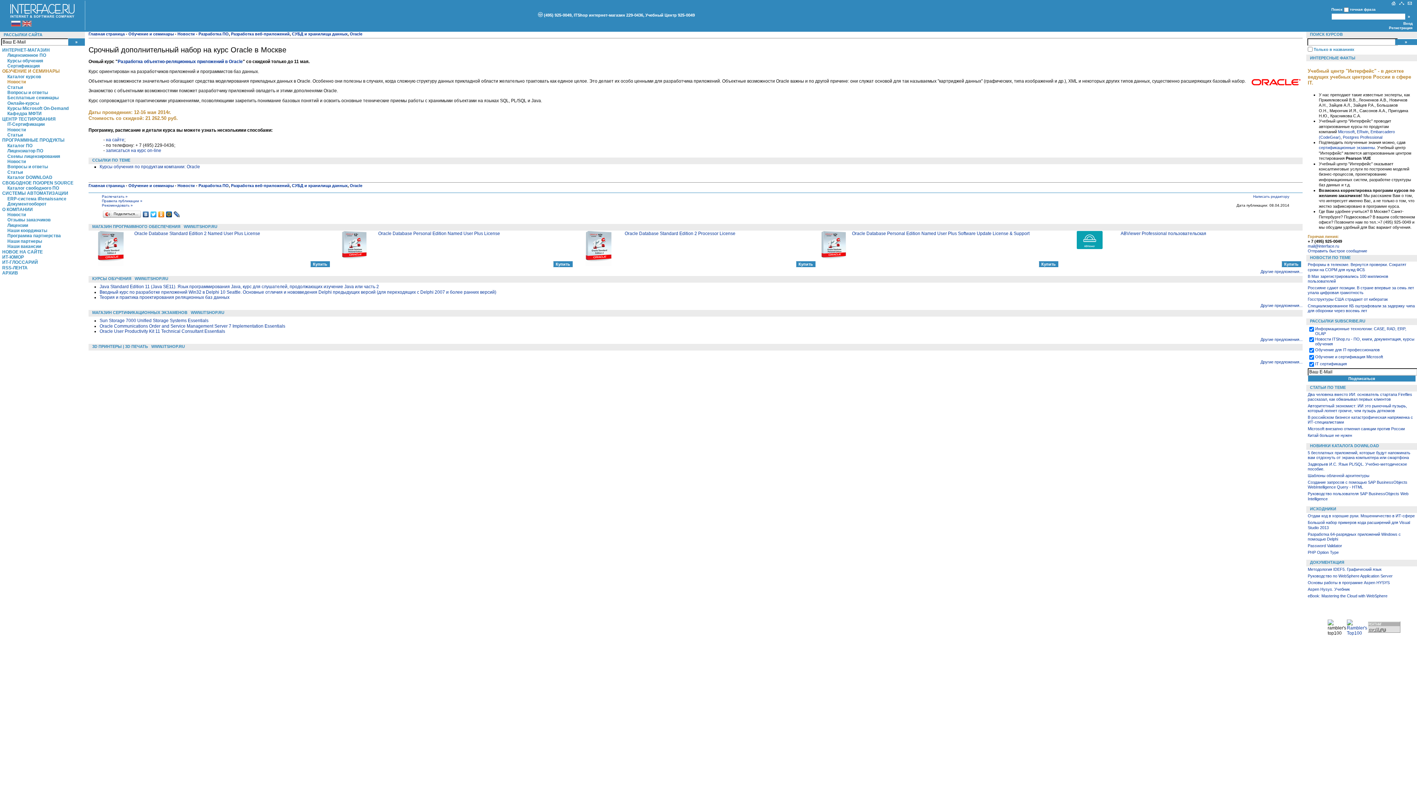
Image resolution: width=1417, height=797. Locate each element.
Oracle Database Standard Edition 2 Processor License (680, 233)
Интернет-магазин (26, 50)
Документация (1327, 562)
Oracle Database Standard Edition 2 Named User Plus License (197, 233)
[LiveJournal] (177, 214)
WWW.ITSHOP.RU (200, 226)
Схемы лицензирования (33, 156)
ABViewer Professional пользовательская (1163, 233)
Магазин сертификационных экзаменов (139, 312)
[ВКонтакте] (146, 214)
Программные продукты (33, 140)
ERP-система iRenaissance (36, 198)
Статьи (15, 87)
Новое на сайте (22, 252)
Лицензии (17, 225)
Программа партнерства (34, 235)
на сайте (115, 139)
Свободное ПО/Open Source (37, 183)
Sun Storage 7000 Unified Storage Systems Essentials (154, 320)
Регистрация (1401, 28)
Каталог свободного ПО (33, 188)
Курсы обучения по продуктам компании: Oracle (150, 166)
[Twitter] (154, 214)
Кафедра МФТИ (24, 113)
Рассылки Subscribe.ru (1337, 321)
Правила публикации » (122, 201)
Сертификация (23, 66)
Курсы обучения (25, 60)
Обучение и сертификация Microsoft (1349, 357)
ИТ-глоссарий (20, 262)
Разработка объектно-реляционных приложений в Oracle (180, 61)
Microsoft (1346, 132)
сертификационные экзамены (1347, 147)
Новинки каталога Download (1344, 446)
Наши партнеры (24, 241)
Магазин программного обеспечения (136, 226)
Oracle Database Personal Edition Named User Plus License (439, 233)
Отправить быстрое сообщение (1337, 251)
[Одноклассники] (161, 214)
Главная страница (107, 34)
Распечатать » (115, 196)
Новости (16, 81)
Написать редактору (1271, 196)
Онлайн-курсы (23, 103)
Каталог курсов (24, 76)
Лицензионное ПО (26, 55)
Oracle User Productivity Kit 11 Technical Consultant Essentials (162, 331)
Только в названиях (1334, 49)
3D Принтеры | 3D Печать (120, 346)
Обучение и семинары (31, 71)
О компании (17, 209)
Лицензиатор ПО (25, 150)
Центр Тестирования (29, 119)
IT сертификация (1331, 364)
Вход (1408, 23)
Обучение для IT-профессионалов (1347, 350)
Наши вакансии (24, 246)
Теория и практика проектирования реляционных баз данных (165, 297)
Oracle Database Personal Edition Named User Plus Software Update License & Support (941, 233)
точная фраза (1363, 9)
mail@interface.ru (1323, 246)
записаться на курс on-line (133, 150)
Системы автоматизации (35, 193)
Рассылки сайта (23, 34)
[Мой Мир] (169, 214)
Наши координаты (27, 230)
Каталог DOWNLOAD (29, 177)
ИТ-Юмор (13, 257)
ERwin (1362, 132)
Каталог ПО (19, 145)
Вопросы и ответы (27, 92)
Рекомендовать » (117, 205)
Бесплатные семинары (33, 97)
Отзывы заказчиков (29, 219)
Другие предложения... (1282, 271)
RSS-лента (15, 267)
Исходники (1323, 509)
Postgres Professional (1362, 137)
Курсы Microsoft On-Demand (38, 108)
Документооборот (26, 204)
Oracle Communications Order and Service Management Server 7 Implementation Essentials (192, 326)
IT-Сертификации (26, 124)
